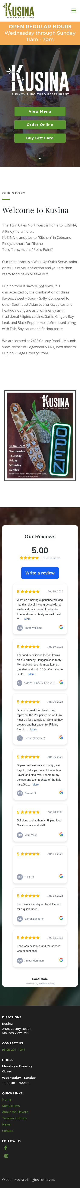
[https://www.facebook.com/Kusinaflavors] (7, 1149)
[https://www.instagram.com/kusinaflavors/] (8, 1158)
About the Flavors (15, 1112)
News (6, 1124)
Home (6, 1099)
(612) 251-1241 (14, 1049)
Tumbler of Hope (15, 1118)
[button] (73, 10)
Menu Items (11, 1105)
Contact (7, 1130)
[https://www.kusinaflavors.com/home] (18, 10)
